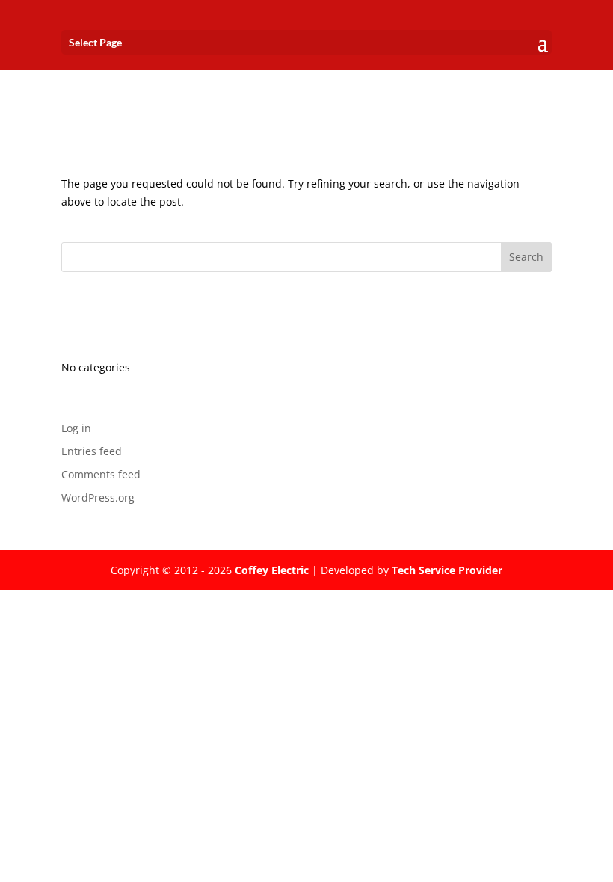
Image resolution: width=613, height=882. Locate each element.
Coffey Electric (272, 570)
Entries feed (91, 451)
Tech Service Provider (447, 570)
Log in (76, 428)
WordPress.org (98, 497)
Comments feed (101, 474)
